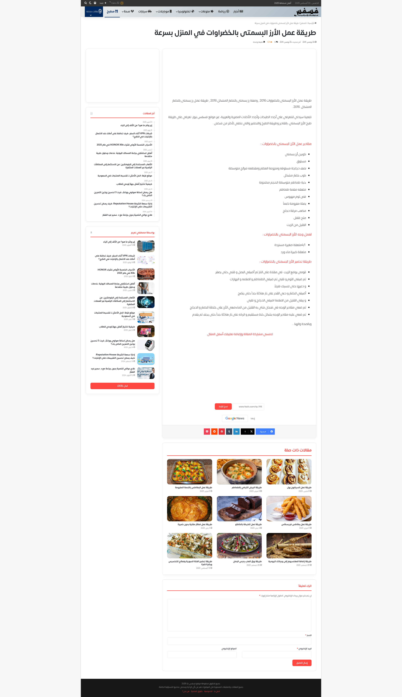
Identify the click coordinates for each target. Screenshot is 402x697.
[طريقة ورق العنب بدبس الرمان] (239, 545)
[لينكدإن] (236, 431)
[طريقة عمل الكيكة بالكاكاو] (239, 508)
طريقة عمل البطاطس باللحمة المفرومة (193, 487)
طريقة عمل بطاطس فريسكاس (296, 524)
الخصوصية (208, 691)
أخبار (237, 11)
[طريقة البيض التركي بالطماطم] (239, 471)
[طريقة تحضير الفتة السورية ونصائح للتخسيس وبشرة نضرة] (189, 545)
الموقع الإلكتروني (229, 648)
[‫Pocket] (207, 431)
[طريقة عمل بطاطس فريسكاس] (289, 508)
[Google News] (235, 418)
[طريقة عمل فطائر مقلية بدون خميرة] (189, 508)
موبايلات (164, 11)
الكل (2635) (122, 386)
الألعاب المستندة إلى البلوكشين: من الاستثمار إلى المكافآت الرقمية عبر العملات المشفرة (114, 301)
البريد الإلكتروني (304, 648)
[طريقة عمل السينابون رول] (289, 471)
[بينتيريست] (222, 431)
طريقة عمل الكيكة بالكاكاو (248, 524)
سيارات (143, 11)
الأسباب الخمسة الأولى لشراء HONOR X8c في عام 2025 (116, 271)
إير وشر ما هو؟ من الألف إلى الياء (119, 242)
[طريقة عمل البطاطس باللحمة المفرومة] (189, 471)
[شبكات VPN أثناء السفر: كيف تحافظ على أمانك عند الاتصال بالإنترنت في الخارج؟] (146, 260)
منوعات (206, 11)
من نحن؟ (185, 691)
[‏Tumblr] (229, 431)
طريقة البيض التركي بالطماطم (247, 487)
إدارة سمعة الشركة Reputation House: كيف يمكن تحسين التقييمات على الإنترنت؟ (113, 356)
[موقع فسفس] (306, 12)
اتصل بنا (217, 691)
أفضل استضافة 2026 (282, 3)
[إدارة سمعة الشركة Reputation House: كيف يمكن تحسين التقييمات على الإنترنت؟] (146, 359)
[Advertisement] (239, 71)
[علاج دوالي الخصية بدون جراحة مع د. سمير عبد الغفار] (146, 373)
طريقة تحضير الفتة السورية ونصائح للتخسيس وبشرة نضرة (190, 563)
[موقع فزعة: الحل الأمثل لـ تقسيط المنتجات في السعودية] (146, 317)
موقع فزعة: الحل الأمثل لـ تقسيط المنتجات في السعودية (114, 314)
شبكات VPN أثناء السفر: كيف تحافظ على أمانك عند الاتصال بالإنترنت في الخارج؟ (115, 257)
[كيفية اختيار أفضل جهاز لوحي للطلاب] (146, 331)
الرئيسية (311, 23)
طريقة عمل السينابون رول (299, 487)
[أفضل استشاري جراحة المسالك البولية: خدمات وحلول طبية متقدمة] (146, 288)
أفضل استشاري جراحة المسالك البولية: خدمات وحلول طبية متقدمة (113, 285)
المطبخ (303, 23)
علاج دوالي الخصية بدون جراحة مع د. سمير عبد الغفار (113, 370)
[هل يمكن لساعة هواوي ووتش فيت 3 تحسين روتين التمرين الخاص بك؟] (146, 345)
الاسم (308, 635)
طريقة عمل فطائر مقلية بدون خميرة (195, 524)
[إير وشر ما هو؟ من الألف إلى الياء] (146, 246)
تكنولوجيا (184, 11)
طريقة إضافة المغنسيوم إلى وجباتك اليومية (290, 561)
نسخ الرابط (223, 406)
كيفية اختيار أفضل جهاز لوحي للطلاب (117, 327)
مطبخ (111, 11)
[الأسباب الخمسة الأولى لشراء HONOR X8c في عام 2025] (146, 274)
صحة (127, 11)
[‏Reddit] (214, 431)
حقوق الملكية (197, 691)
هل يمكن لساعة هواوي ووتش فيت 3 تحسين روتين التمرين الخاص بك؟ (112, 342)
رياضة (222, 11)
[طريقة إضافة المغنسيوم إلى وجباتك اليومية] (289, 545)
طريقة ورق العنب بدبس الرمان (247, 561)
